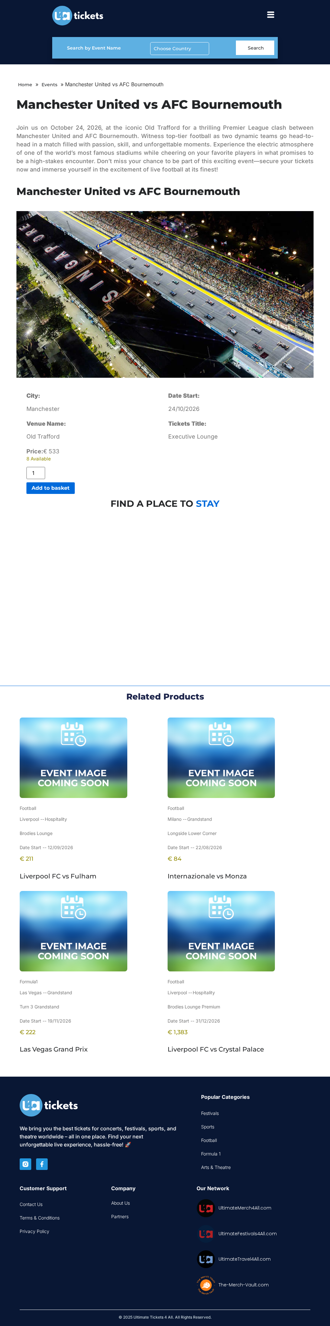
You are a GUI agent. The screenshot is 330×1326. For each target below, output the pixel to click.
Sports (207, 1126)
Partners (120, 1216)
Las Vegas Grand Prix (54, 1049)
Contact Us (31, 1204)
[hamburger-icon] (270, 15)
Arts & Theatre (216, 1167)
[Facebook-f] (42, 1164)
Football (209, 1140)
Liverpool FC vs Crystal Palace (216, 1049)
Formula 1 (211, 1153)
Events (49, 85)
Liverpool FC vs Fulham (58, 876)
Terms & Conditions (40, 1217)
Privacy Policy (34, 1231)
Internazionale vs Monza (207, 876)
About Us (120, 1203)
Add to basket (51, 488)
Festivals (210, 1113)
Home (25, 85)
